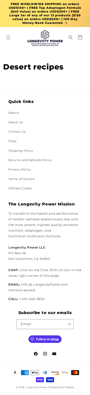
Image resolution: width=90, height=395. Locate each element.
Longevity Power (37, 387)
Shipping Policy (20, 151)
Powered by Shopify (61, 387)
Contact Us (17, 131)
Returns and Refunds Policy (30, 160)
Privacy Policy (19, 169)
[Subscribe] (68, 324)
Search (13, 113)
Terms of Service (21, 179)
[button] (8, 37)
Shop (12, 141)
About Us (15, 122)
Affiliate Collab (20, 188)
